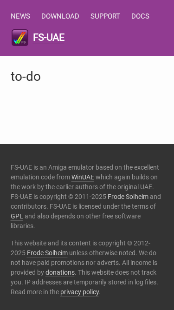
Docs (140, 16)
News (20, 16)
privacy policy (79, 292)
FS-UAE (48, 37)
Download (60, 16)
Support (105, 16)
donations (60, 272)
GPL (17, 216)
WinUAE (82, 177)
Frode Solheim (128, 196)
